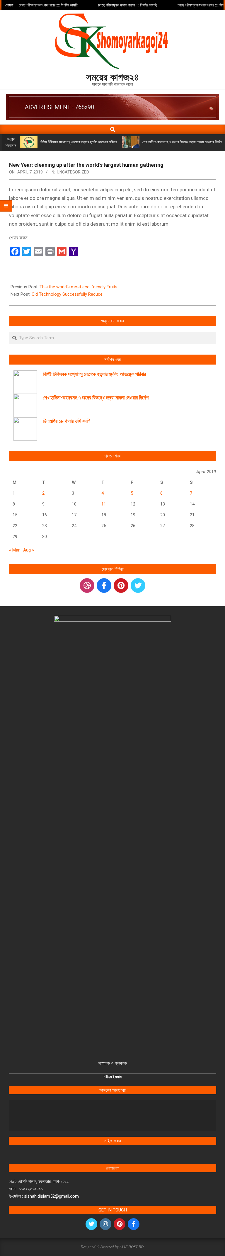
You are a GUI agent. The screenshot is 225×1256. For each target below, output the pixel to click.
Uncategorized (73, 172)
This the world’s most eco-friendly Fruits (78, 287)
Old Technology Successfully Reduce (67, 294)
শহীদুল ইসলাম (112, 1077)
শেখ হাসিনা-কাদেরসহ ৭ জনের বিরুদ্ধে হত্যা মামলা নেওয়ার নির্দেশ (182, 142)
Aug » (28, 550)
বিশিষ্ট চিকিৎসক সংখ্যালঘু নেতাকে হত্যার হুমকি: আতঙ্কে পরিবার (78, 142)
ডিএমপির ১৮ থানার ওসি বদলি (66, 421)
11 (103, 504)
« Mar (14, 550)
